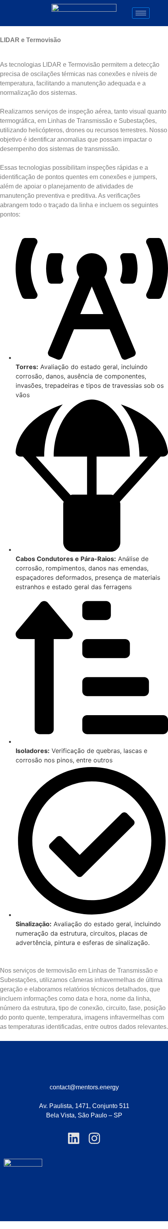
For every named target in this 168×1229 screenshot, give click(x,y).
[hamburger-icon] (141, 13)
